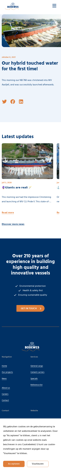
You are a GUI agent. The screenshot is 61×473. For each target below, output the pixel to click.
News (4, 378)
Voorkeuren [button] (38, 464)
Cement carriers (37, 372)
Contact (5, 400)
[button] (4, 101)
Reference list (36, 385)
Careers (5, 394)
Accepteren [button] (14, 464)
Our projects (7, 372)
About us (6, 388)
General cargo (36, 366)
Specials (34, 378)
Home (4, 366)
